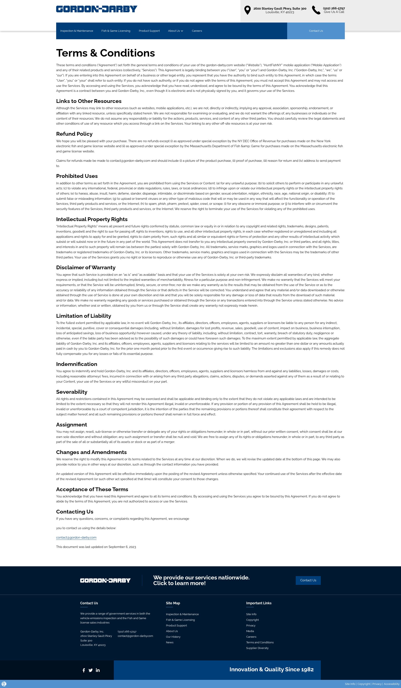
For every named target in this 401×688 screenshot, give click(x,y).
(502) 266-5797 (127, 631)
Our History (173, 636)
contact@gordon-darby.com (76, 537)
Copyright (252, 619)
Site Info (251, 614)
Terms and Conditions (260, 642)
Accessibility (392, 683)
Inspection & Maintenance (76, 30)
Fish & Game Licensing (116, 30)
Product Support (149, 30)
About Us (174, 30)
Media (250, 631)
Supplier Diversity (257, 648)
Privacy (250, 625)
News (169, 642)
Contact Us (316, 30)
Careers (197, 30)
